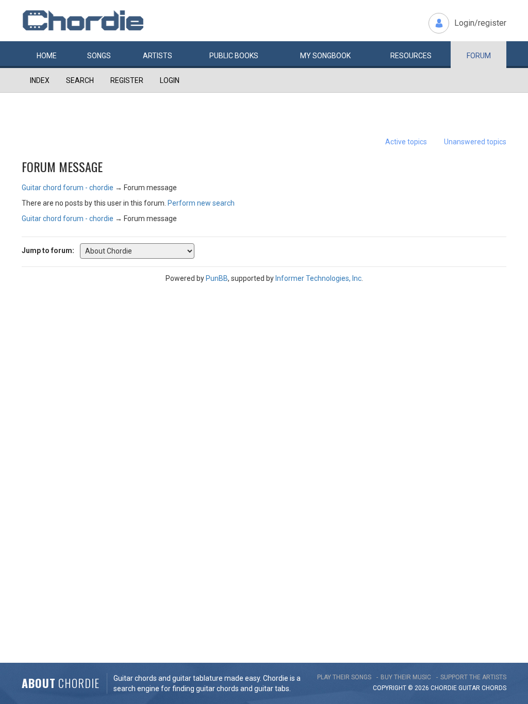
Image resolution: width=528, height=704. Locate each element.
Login (169, 80)
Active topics (406, 142)
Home (47, 56)
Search (80, 80)
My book (325, 56)
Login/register (480, 23)
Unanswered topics (475, 142)
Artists (157, 56)
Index (40, 80)
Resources (411, 56)
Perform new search (201, 203)
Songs (99, 56)
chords (494, 688)
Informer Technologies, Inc (318, 278)
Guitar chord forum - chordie (67, 187)
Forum (479, 56)
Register (126, 80)
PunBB (217, 278)
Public (233, 56)
